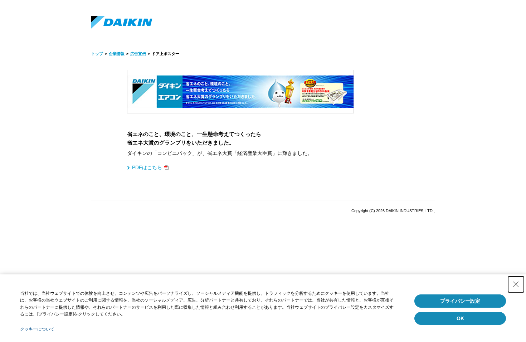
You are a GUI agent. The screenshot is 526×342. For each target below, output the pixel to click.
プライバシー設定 (460, 301)
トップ (97, 54)
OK (460, 318)
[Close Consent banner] (516, 284)
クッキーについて (37, 329)
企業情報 (117, 54)
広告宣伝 (138, 54)
